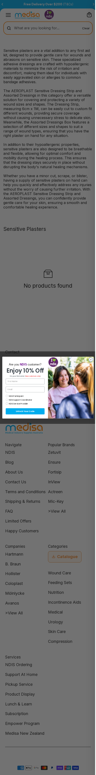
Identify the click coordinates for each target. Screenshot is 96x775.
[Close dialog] (91, 359)
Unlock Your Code (25, 411)
